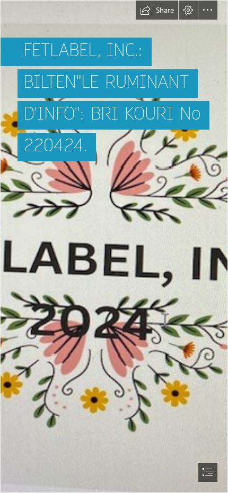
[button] (157, 10)
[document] (114, 246)
